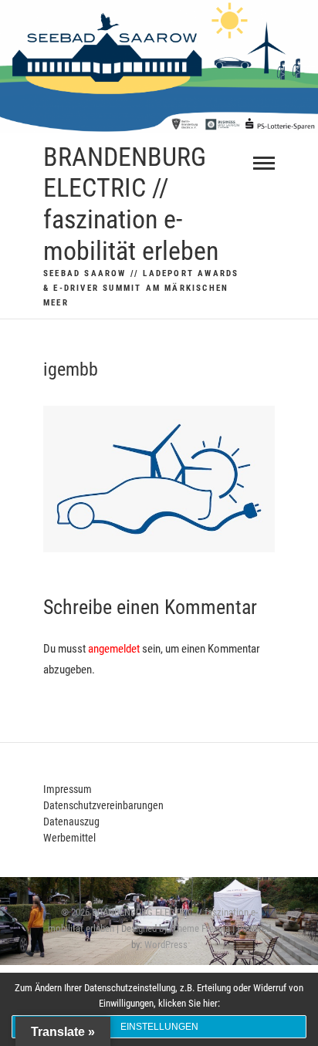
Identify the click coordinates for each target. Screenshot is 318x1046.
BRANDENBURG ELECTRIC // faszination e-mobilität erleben (130, 203)
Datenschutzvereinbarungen (103, 805)
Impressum (67, 789)
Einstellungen (159, 1026)
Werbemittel (69, 838)
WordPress (166, 944)
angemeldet (114, 649)
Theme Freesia (201, 928)
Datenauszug (71, 821)
